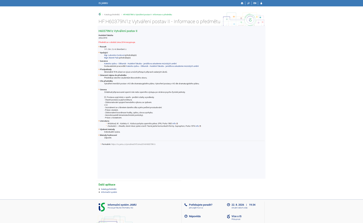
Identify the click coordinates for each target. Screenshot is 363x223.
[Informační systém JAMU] (100, 14)
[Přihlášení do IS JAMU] (261, 3)
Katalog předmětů (112, 14)
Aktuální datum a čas (239, 208)
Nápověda (195, 216)
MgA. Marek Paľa (111, 57)
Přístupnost (236, 219)
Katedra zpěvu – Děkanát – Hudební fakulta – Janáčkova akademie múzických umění (140, 63)
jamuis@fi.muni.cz (196, 208)
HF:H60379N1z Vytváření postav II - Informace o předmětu (147, 14)
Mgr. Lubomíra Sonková (114, 55)
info (174, 123)
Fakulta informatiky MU (124, 208)
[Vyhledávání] (248, 3)
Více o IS (236, 216)
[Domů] (242, 3)
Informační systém (109, 192)
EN (254, 3)
